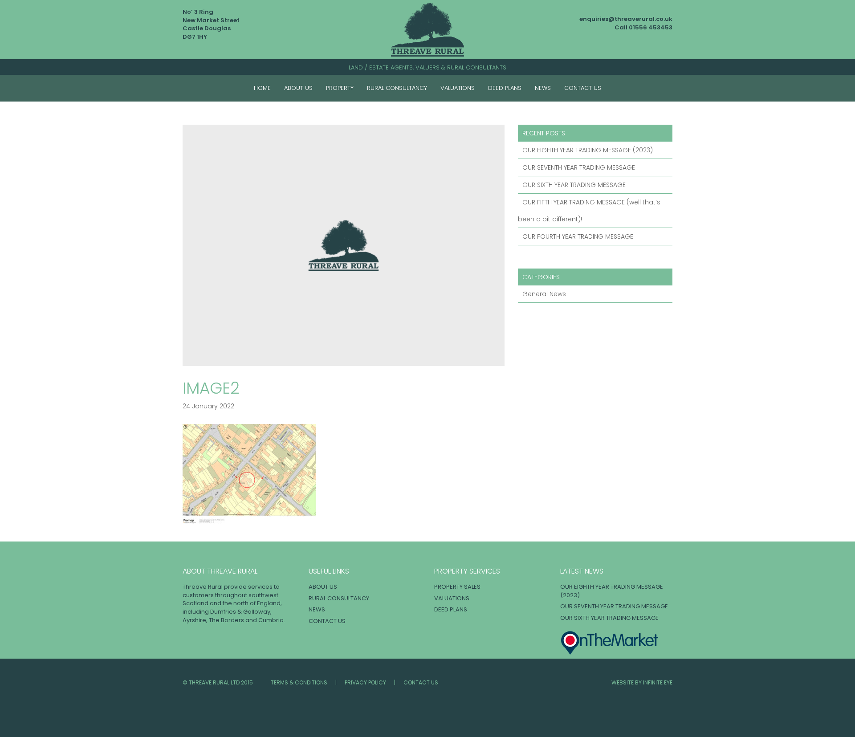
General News (544, 293)
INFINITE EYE (657, 682)
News (543, 88)
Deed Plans (504, 88)
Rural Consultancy (397, 88)
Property (340, 88)
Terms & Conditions (299, 682)
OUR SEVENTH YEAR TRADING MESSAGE (578, 167)
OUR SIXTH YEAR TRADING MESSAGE (574, 184)
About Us (298, 88)
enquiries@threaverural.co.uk (625, 19)
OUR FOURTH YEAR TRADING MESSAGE (577, 236)
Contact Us (582, 88)
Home (262, 88)
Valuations (457, 88)
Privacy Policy (365, 682)
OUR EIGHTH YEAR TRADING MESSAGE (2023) (587, 150)
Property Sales (457, 586)
